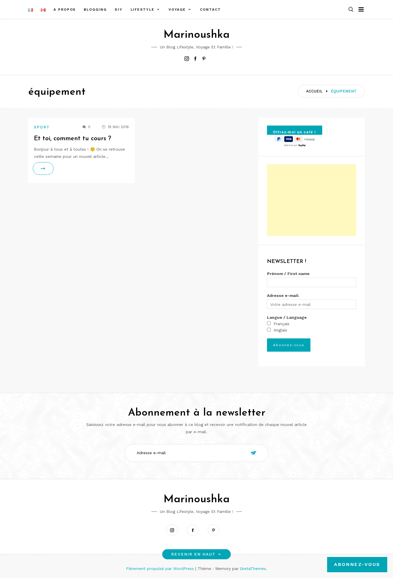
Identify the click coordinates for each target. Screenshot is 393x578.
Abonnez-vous (357, 564)
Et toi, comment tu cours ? (72, 138)
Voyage (177, 9)
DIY (119, 9)
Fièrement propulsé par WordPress (160, 568)
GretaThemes (253, 568)
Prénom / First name (288, 273)
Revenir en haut (193, 554)
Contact (210, 9)
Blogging (95, 9)
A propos (65, 9)
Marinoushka (196, 35)
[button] (351, 9)
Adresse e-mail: (283, 295)
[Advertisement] (311, 200)
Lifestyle (142, 9)
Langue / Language (287, 317)
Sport (42, 127)
